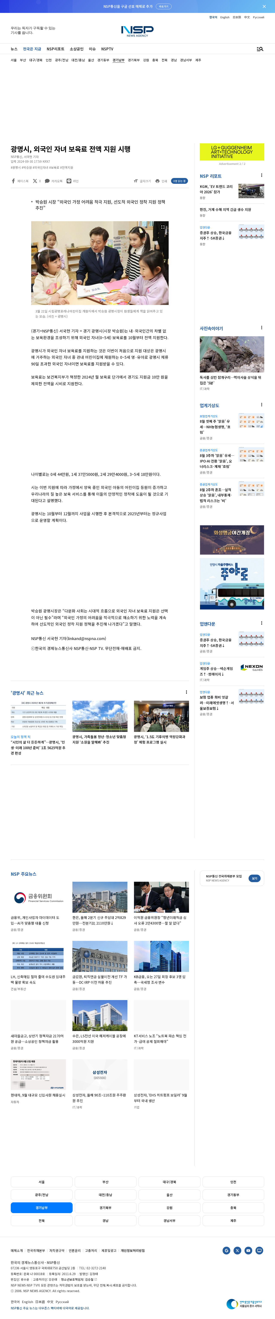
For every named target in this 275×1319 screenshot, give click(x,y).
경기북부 (105, 1207)
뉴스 (14, 48)
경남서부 (169, 1220)
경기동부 (233, 1194)
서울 (42, 1182)
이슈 (92, 48)
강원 (170, 1207)
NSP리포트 (55, 48)
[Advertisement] (137, 102)
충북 (233, 1207)
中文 (247, 17)
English (224, 17)
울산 (170, 1194)
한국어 (213, 17)
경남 (105, 1220)
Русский (258, 17)
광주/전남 (41, 1194)
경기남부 (42, 1207)
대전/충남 (105, 1194)
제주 (233, 1220)
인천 (233, 1182)
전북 (42, 1220)
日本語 (237, 17)
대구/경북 (169, 1182)
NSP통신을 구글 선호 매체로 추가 (128, 6)
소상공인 (77, 48)
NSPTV (107, 48)
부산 (105, 1182)
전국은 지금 (32, 48)
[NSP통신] (137, 31)
